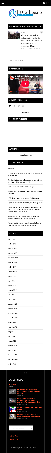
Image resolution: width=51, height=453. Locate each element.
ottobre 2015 (12, 364)
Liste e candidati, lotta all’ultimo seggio (21, 187)
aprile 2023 (11, 239)
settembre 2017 (13, 272)
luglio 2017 (11, 281)
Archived (11, 169)
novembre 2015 (13, 359)
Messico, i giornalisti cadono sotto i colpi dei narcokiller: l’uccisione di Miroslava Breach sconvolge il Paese (32, 40)
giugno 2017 (12, 285)
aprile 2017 (11, 295)
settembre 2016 (13, 327)
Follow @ (25, 112)
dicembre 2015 (13, 355)
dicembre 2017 (13, 258)
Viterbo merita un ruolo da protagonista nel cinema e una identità (28, 391)
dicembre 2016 (13, 313)
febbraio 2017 (12, 304)
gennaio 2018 (12, 253)
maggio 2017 (12, 290)
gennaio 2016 (12, 350)
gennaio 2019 (12, 248)
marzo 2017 (12, 299)
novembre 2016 (13, 318)
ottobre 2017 (12, 267)
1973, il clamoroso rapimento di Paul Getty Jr (23, 198)
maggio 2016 (12, 332)
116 (42, 32)
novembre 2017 (13, 262)
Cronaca (24, 32)
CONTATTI (14, 439)
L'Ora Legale (39, 49)
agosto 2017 (12, 276)
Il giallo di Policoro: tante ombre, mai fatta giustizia (25, 203)
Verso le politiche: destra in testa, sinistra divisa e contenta (29, 415)
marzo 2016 (12, 341)
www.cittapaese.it (26, 155)
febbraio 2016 (12, 346)
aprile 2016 (11, 336)
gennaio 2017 (12, 309)
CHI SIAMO (14, 436)
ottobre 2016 (12, 322)
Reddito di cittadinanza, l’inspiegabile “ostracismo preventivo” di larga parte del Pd (29, 400)
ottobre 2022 (12, 244)
